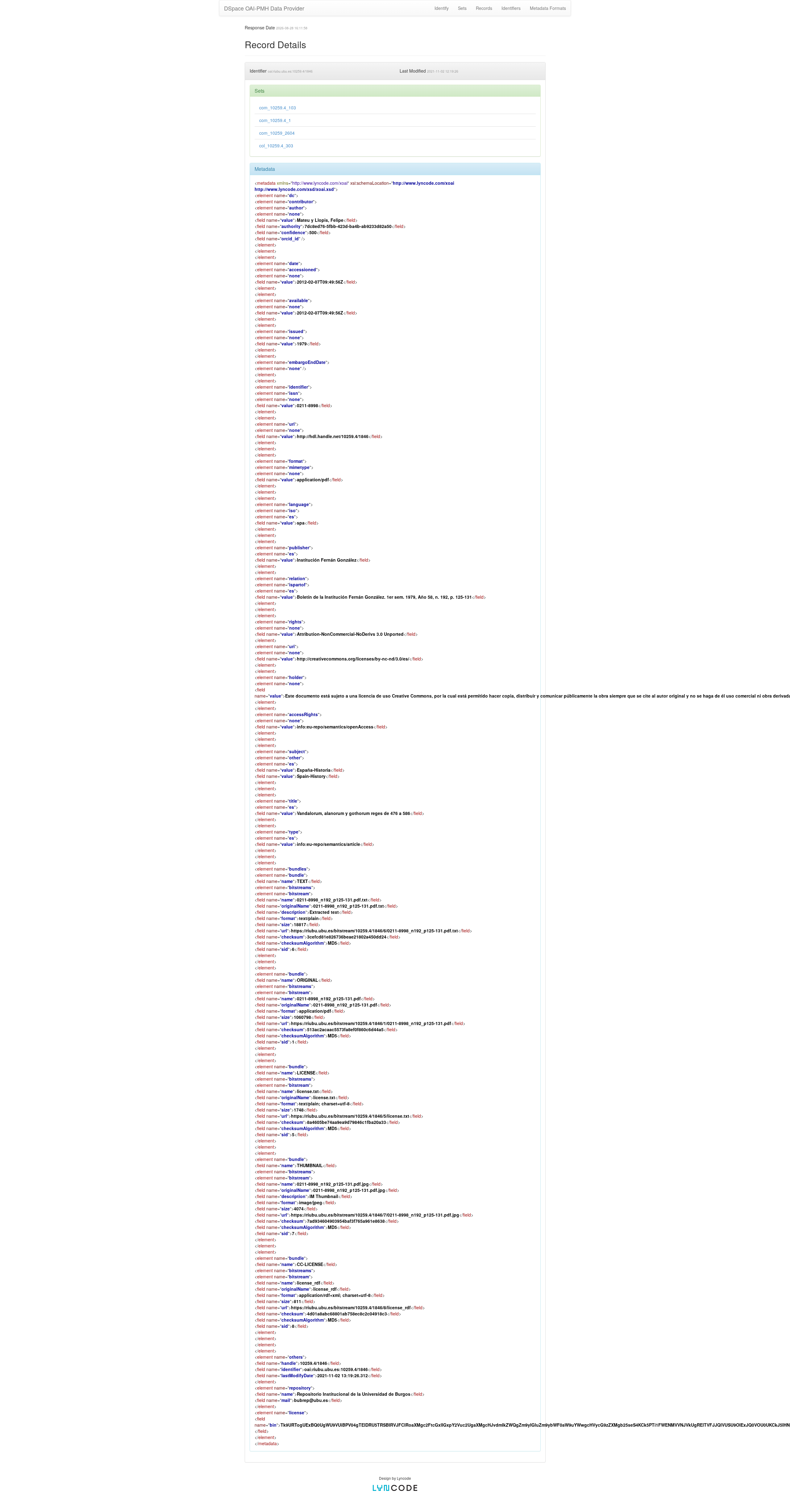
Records (484, 8)
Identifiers (511, 8)
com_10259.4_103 (277, 107)
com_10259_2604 (277, 133)
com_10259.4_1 (275, 120)
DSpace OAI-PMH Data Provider (264, 8)
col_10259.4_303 (276, 145)
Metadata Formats (548, 8)
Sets (462, 8)
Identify (441, 8)
